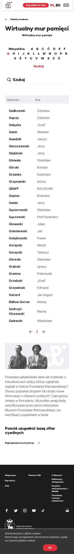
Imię (37, 99)
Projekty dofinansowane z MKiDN (60, 489)
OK (50, 547)
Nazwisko (13, 99)
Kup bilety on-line (35, 5)
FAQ (7, 486)
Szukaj (38, 66)
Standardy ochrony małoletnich (57, 498)
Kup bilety (10, 480)
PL (52, 5)
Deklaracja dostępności (58, 480)
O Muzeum (57, 475)
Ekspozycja (10, 475)
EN (58, 5)
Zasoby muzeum (19, 19)
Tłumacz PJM (34, 475)
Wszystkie (16, 49)
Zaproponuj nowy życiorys (20, 442)
